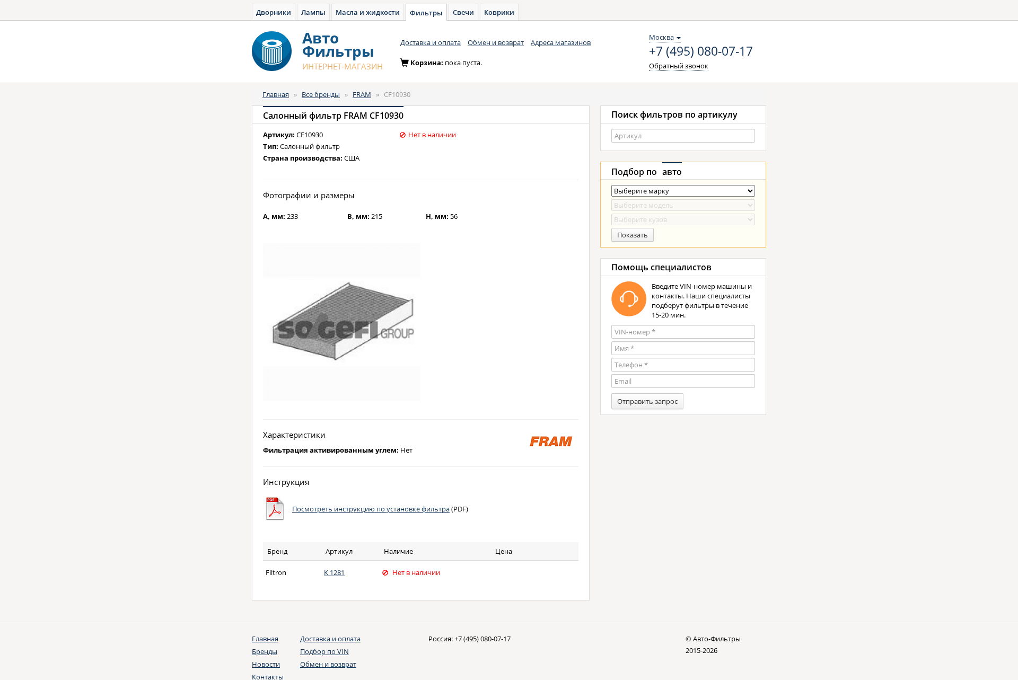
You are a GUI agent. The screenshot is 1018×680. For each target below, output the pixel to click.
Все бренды (321, 94)
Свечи (463, 12)
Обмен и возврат (496, 42)
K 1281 (334, 572)
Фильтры (426, 12)
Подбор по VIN (324, 651)
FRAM (362, 94)
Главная (275, 94)
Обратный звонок (678, 65)
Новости (266, 664)
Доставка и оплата (430, 42)
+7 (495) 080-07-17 (701, 51)
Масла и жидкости (368, 12)
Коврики (499, 12)
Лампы (313, 12)
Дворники (273, 12)
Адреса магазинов (561, 42)
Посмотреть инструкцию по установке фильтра (371, 509)
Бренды (264, 651)
